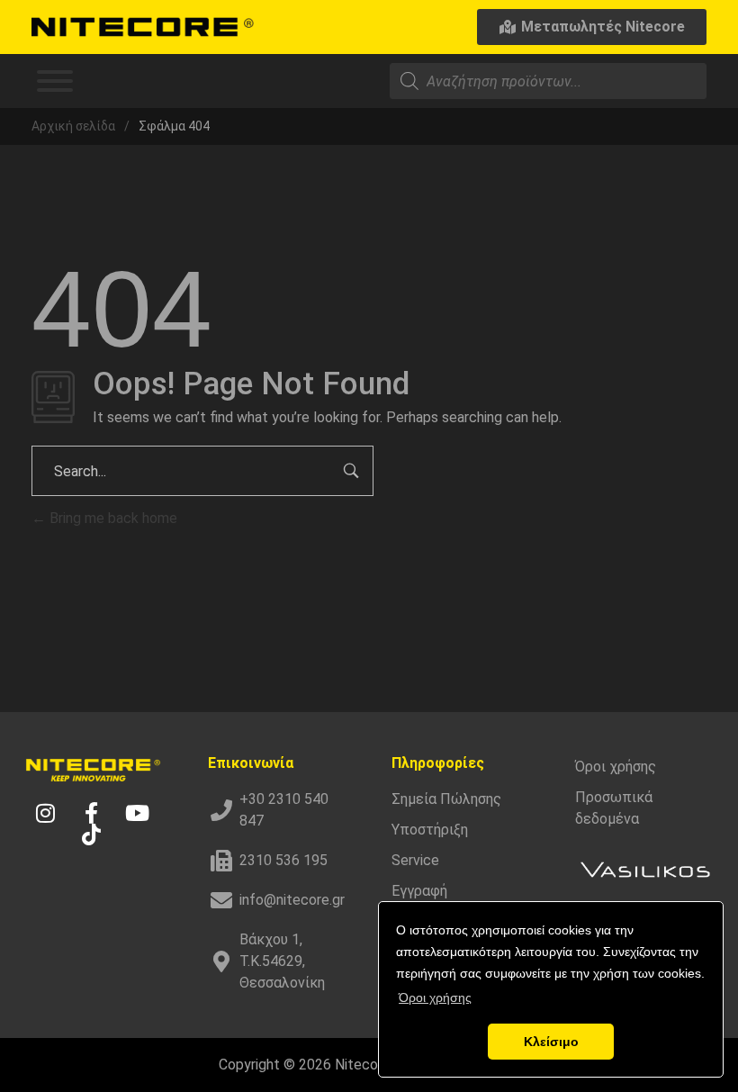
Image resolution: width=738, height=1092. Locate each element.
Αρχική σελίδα (73, 126)
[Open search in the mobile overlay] (548, 81)
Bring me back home (111, 518)
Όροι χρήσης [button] (435, 997)
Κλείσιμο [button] (551, 1041)
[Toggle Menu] (55, 81)
